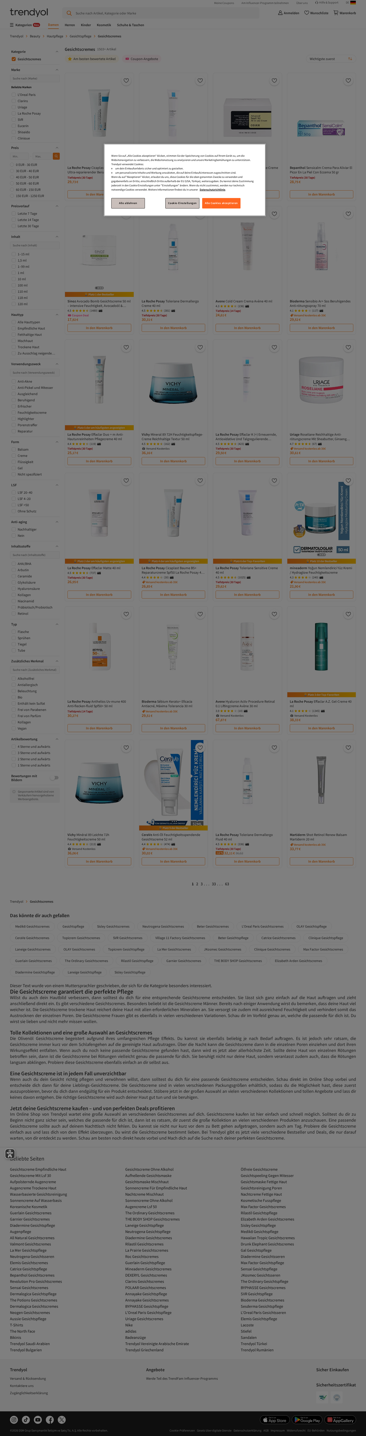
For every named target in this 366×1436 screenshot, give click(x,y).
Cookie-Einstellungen (182, 203)
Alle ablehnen (128, 203)
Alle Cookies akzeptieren (221, 203)
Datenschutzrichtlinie (212, 189)
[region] (185, 180)
